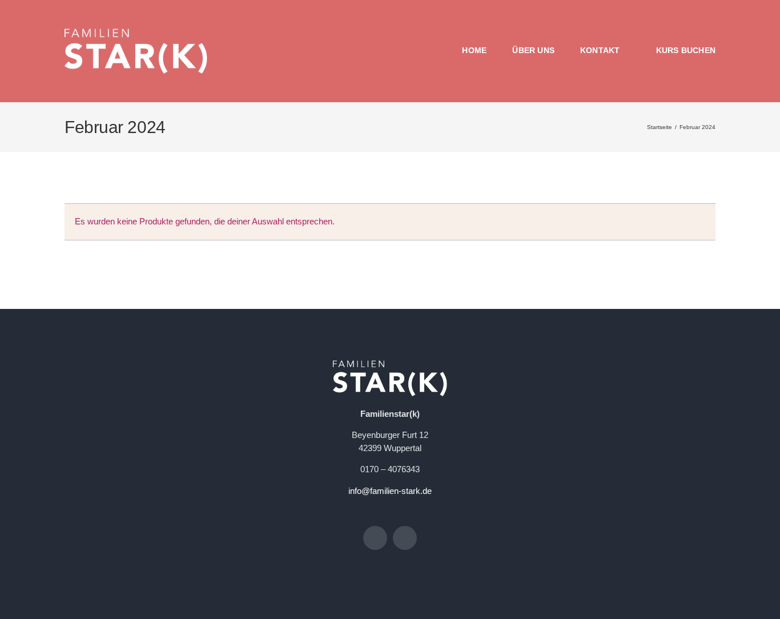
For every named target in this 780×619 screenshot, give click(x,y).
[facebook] (375, 538)
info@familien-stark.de (390, 491)
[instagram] (405, 538)
